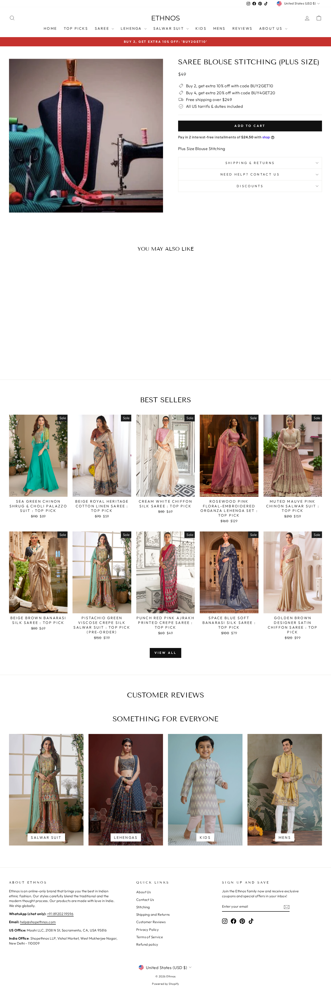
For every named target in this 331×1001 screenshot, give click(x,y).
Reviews (242, 28)
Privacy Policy (147, 929)
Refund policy (147, 944)
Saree (103, 28)
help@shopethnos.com (38, 922)
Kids (200, 28)
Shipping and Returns (153, 914)
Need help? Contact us (250, 174)
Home (50, 28)
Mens (219, 28)
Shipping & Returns (250, 163)
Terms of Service (149, 937)
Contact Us (145, 900)
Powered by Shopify (165, 983)
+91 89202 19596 (60, 914)
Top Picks (76, 28)
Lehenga (132, 28)
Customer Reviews (151, 922)
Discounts (250, 186)
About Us (271, 28)
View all (165, 653)
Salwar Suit (169, 28)
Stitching (143, 907)
